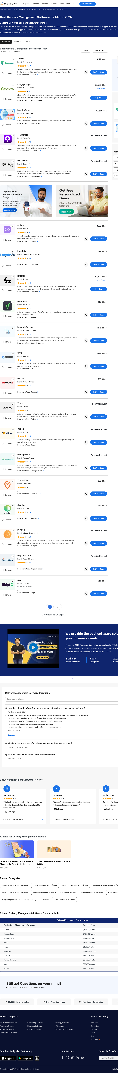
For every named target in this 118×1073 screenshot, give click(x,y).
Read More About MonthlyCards (29, 123)
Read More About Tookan (27, 75)
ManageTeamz (24, 454)
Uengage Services (29, 87)
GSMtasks (22, 301)
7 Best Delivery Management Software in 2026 (53, 862)
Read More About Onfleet (26, 241)
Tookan (21, 58)
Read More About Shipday (27, 518)
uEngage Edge (24, 84)
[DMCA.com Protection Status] (37, 1060)
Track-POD (22, 480)
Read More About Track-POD (28, 494)
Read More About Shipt (26, 593)
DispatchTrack (24, 555)
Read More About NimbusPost (28, 177)
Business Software (5, 10)
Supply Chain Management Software (25, 10)
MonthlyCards (24, 110)
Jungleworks (27, 62)
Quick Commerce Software (64, 900)
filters (86, 51)
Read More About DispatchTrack (29, 569)
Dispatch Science (25, 327)
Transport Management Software (14, 892)
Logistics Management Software (14, 885)
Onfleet (20, 225)
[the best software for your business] (8, 4)
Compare (54, 4)
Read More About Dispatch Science (30, 343)
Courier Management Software (45, 885)
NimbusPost (23, 160)
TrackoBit (26, 138)
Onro (19, 353)
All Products (6, 42)
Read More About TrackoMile (28, 151)
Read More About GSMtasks (28, 317)
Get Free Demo (98, 72)
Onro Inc (26, 356)
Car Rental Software (68, 892)
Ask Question (65, 4)
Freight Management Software (36, 900)
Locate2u (21, 251)
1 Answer (11, 735)
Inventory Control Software (92, 892)
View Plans (101, 88)
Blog (75, 4)
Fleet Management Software (44, 892)
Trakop (20, 403)
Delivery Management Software (48, 10)
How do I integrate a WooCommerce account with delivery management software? (46, 708)
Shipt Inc (26, 583)
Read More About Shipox (26, 445)
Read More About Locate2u (27, 264)
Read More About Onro (26, 369)
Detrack (21, 378)
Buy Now (98, 98)
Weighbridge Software (10, 900)
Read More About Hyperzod (28, 292)
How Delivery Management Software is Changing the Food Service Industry (16, 862)
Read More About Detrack (27, 392)
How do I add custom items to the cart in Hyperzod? (32, 754)
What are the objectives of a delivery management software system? (40, 743)
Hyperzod (22, 276)
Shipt (19, 580)
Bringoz (21, 530)
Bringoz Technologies (31, 533)
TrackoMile (22, 135)
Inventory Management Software (75, 885)
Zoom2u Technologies (31, 254)
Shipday (21, 505)
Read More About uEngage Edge (29, 100)
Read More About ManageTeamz (29, 471)
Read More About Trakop (26, 419)
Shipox (20, 429)
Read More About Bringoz (27, 546)
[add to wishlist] (12, 59)
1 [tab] (72, 677)
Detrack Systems (29, 381)
